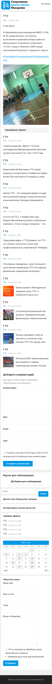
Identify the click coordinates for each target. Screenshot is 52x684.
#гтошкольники (23, 56)
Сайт (5, 441)
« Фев (5, 571)
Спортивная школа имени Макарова (29, 680)
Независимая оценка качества (19, 508)
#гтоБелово (37, 56)
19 (13, 563)
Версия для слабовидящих (27, 481)
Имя (5, 417)
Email (6, 429)
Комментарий (10, 388)
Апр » (47, 571)
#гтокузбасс (9, 56)
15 (32, 559)
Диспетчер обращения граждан (20, 499)
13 (19, 559)
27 (19, 567)
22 (32, 563)
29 (32, 567)
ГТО (4, 20)
